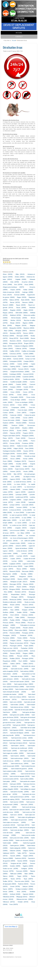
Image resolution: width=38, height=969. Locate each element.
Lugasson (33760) (28, 563)
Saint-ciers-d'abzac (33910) (18, 697)
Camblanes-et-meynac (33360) (12, 356)
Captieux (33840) (28, 366)
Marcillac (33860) (26, 574)
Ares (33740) (18, 284)
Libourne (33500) (21, 546)
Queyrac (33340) (23, 651)
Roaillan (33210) (15, 658)
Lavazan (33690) (22, 507)
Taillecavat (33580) (16, 873)
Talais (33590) (28, 873)
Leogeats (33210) (21, 528)
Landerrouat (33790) (22, 497)
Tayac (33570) (28, 879)
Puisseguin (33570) (16, 645)
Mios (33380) (8, 592)
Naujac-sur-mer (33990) (11, 607)
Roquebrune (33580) (9, 661)
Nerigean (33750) (27, 610)
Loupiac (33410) (15, 558)
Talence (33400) (8, 876)
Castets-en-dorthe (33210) (11, 379)
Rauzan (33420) (15, 653)
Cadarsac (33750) (21, 348)
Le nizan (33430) (19, 512)
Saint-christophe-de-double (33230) (14, 692)
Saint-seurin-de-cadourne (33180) (19, 809)
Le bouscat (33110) (15, 510)
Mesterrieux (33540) (28, 589)
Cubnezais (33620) (16, 415)
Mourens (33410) (28, 604)
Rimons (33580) (8, 656)
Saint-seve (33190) (16, 814)
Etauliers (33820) (27, 428)
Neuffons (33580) (8, 612)
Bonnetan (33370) (15, 333)
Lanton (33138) (20, 502)
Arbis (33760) (14, 282)
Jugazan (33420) (15, 479)
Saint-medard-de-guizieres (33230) (22, 768)
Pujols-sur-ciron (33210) (10, 648)
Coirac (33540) (22, 405)
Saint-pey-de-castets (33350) (20, 786)
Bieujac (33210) (15, 323)
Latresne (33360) (8, 507)
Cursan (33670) (28, 417)
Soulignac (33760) (27, 868)
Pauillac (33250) (15, 620)
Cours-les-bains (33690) (25, 410)
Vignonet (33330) (28, 894)
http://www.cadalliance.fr (8, 952)
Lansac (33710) (8, 502)
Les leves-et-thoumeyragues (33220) (21, 538)
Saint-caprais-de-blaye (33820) (23, 684)
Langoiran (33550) (15, 499)
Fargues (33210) (28, 433)
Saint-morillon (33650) (26, 779)
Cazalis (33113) (28, 387)
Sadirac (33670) (15, 663)
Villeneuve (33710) (9, 902)
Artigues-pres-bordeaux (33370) (13, 287)
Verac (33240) (21, 891)
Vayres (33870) (8, 889)
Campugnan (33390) (15, 361)
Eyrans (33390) (22, 430)
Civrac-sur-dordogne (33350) (24, 402)
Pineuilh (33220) (28, 627)
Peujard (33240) (15, 627)
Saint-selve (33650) (10, 807)
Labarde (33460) (15, 489)
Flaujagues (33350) (28, 435)
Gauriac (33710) (28, 451)
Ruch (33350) (23, 661)
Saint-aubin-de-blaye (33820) (20, 676)
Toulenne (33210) (23, 884)
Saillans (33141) (28, 663)
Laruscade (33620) (27, 505)
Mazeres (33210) (8, 587)
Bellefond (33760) (15, 315)
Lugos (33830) (28, 566)
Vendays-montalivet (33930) (24, 889)
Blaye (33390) (8, 330)
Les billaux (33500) (23, 533)
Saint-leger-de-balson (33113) (18, 743)
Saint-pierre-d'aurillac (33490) (19, 791)
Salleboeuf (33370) (9, 853)
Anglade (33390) (20, 279)
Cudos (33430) (15, 417)
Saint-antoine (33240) (10, 674)
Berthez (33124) (16, 320)
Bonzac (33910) (28, 333)
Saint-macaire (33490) (10, 750)
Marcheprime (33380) (10, 574)
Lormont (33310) (26, 553)
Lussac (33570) (8, 569)
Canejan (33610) (29, 361)
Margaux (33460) (9, 576)
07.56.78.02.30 (19, 20)
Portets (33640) (22, 638)
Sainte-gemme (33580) (17, 845)
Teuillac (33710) (7, 881)
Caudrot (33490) (21, 384)
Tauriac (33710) (16, 879)
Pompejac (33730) (27, 633)
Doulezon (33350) (17, 425)
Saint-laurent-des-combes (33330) (22, 738)
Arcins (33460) (7, 284)
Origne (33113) (7, 617)
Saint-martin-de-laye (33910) (19, 758)
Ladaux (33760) (8, 492)
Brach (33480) (24, 338)
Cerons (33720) (28, 392)
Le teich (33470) (25, 520)
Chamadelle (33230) (17, 397)
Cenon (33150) (15, 392)
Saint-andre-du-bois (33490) (19, 668)
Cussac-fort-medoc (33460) (11, 420)
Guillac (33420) (15, 466)
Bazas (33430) (21, 307)
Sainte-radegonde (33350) (18, 848)
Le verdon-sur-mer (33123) (18, 525)
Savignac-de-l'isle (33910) (19, 863)
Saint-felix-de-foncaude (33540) (24, 709)
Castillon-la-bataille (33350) (18, 382)
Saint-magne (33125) (26, 750)
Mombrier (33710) (20, 592)
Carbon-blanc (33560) (9, 369)
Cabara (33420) (8, 348)
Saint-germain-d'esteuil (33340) (19, 720)
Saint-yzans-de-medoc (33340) (19, 838)
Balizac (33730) (14, 300)
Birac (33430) (7, 325)
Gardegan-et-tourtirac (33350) (12, 451)
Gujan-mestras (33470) (22, 469)
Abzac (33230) (7, 274)
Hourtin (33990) (28, 471)
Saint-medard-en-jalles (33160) (12, 771)
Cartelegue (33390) (15, 374)
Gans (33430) (29, 448)
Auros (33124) (7, 294)
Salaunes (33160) (15, 850)
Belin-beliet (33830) (22, 312)
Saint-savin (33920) (27, 804)
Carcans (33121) (23, 369)
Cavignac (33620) (15, 387)
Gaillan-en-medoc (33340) (25, 446)
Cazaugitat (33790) (22, 389)
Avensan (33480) (19, 294)
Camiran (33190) (18, 359)
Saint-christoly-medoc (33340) (24, 689)
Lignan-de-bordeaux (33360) (24, 548)
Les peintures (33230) (10, 540)
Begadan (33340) (15, 310)
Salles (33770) (22, 853)
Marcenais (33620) (27, 571)
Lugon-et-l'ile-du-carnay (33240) (12, 566)
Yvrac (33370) (13, 904)
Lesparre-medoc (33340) (17, 543)
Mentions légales (19, 917)
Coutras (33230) (8, 412)
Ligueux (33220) (8, 551)
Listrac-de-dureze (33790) (25, 551)
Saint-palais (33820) (9, 781)
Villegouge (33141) (21, 896)
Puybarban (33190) (27, 648)
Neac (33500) (14, 610)
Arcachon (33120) (27, 282)
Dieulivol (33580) (21, 423)
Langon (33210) (28, 499)
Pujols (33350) (28, 645)
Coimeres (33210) (8, 405)
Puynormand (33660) (9, 651)
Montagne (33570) (17, 597)
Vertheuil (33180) (15, 894)
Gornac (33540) (28, 458)
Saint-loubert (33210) (17, 745)
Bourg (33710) (14, 338)
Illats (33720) (18, 474)
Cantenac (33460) (8, 364)
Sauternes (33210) (20, 858)
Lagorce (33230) (20, 492)
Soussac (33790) (8, 871)
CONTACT (19, 37)
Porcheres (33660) (9, 638)
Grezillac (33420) (21, 464)
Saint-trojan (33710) (23, 825)
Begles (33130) (28, 310)
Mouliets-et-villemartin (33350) (12, 602)
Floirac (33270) (8, 438)
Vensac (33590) (8, 891)
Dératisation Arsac (12, 47)
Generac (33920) (22, 453)
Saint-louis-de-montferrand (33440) (22, 748)
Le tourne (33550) (21, 522)
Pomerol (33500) (15, 633)
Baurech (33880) (8, 305)
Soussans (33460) (22, 871)
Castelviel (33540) (28, 376)
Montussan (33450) (15, 599)
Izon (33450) (15, 476)
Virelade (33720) (23, 902)
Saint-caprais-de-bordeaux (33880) (13, 686)
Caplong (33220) (15, 366)
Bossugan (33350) (22, 335)
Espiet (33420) (15, 428)
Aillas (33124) (20, 274)
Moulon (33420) (15, 604)
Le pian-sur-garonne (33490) (18, 515)
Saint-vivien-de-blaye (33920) (19, 830)
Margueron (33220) (25, 576)
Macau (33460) (22, 569)
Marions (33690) (23, 579)
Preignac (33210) (15, 640)
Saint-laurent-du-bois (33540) (12, 740)
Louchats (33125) (22, 556)
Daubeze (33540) (8, 423)
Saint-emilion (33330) (17, 704)
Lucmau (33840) (17, 561)
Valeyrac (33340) (28, 886)
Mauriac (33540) (28, 584)
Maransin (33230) (15, 571)
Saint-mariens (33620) (18, 756)
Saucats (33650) (15, 855)
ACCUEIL (19, 33)
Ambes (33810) (19, 277)
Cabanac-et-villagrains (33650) (23, 346)
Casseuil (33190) (28, 374)
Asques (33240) (15, 289)
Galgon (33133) (18, 448)
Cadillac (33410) (15, 351)
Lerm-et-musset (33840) (17, 530)
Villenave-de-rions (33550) (24, 899)
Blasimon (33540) (29, 328)
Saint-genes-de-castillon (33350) (19, 715)
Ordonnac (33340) (27, 615)
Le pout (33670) (15, 517)
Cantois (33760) (23, 364)
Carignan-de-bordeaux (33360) (19, 371)
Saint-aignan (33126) (10, 666)
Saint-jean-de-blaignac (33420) (19, 733)
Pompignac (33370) (9, 635)
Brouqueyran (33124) (15, 343)
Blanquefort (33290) (15, 328)
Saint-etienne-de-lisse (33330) (19, 707)
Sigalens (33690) (28, 866)
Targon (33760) (22, 876)
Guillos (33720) (28, 466)
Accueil (14, 40)
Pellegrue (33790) (27, 620)
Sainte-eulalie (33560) (10, 843)
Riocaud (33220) (22, 656)
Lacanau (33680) (28, 489)
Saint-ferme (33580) (10, 712)
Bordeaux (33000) (8, 335)
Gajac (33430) (7, 448)
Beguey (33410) (8, 312)
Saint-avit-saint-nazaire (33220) (19, 681)
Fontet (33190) (20, 438)
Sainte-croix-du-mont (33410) (24, 840)
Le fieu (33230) (27, 510)
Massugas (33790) (15, 584)
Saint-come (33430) (16, 702)
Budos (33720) (7, 346)
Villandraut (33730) (8, 896)
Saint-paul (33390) (15, 784)
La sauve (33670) (16, 487)
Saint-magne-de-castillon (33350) (13, 753)
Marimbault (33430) (9, 579)
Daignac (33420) (28, 420)
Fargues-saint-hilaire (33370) (11, 435)
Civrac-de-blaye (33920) (18, 400)
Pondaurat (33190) (26, 635)
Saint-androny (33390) (27, 671)
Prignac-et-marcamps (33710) (19, 643)
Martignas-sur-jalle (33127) (18, 581)
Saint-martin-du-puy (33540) (19, 763)
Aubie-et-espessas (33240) (11, 292)
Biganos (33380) (28, 323)
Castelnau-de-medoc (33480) (12, 376)
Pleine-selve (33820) (21, 630)
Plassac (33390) (8, 630)
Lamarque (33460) (21, 494)
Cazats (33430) (8, 389)
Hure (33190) (7, 474)
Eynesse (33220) (8, 430)
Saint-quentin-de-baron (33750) (19, 797)
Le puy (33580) (26, 517)
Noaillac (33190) (22, 612)
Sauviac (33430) (22, 861)
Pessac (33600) (20, 622)
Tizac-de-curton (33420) (22, 881)
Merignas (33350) (14, 589)
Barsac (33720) (15, 302)
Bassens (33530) (27, 302)
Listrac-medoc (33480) (10, 553)
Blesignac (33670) (21, 330)
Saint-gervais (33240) (19, 725)
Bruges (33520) (29, 343)
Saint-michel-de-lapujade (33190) (20, 776)
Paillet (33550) (20, 617)
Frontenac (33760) (27, 443)
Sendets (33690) (15, 866)
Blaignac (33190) (20, 325)
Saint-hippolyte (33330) (16, 730)
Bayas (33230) (21, 305)
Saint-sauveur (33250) (17, 802)
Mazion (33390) (22, 587)
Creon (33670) (21, 412)
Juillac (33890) (26, 479)
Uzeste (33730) (15, 886)
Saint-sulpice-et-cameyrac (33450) (14, 822)
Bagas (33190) (21, 297)
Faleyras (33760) (15, 433)
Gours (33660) (7, 461)
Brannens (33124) (15, 341)
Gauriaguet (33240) (9, 453)
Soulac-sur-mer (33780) (10, 868)
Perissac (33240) (8, 622)
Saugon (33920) (28, 855)
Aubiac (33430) (28, 289)
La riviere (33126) (20, 484)
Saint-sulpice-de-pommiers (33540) (22, 820)
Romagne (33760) (27, 658)
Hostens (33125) (15, 471)
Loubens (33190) (8, 556)
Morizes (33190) (28, 599)
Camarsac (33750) (15, 353)
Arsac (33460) (29, 284)
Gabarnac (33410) (8, 446)
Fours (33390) (22, 441)
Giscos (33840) (15, 458)
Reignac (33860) (28, 653)
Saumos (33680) (8, 858)
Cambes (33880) (28, 353)
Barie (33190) (25, 300)
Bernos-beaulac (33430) (19, 318)
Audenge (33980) (27, 292)
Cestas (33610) (22, 394)
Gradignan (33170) (20, 461)
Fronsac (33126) (15, 443)
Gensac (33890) (16, 456)
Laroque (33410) (15, 505)
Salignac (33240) (28, 850)
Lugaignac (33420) (15, 563)
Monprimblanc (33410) (18, 594)
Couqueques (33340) (18, 407)
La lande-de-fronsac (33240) (22, 481)
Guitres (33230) (8, 469)
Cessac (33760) (8, 394)
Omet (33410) (14, 615)
